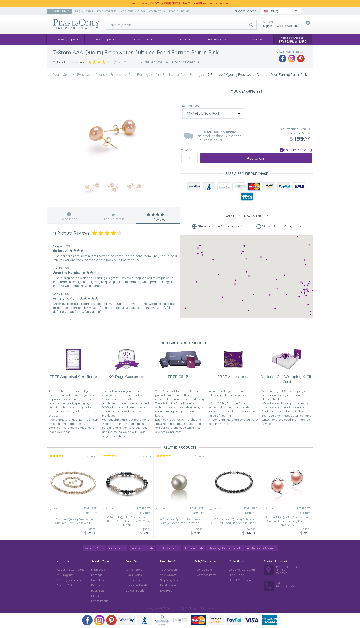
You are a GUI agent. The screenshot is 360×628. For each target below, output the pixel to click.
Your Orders (168, 575)
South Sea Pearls (169, 548)
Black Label (237, 575)
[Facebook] (282, 58)
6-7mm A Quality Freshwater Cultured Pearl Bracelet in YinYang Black (127, 521)
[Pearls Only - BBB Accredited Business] (209, 187)
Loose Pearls (99, 601)
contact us (157, 11)
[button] (301, 282)
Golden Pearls (135, 590)
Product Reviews (68, 62)
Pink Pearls (133, 580)
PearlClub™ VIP (179, 11)
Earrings (96, 575)
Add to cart (256, 158)
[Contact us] (306, 11)
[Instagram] (291, 58)
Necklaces (98, 569)
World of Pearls (94, 548)
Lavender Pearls (136, 585)
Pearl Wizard (168, 585)
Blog (141, 11)
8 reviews (145, 455)
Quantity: (188, 150)
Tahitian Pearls (194, 548)
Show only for (220, 226)
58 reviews (91, 455)
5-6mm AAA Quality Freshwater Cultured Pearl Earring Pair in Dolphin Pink (286, 521)
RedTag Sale (203, 569)
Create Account (287, 26)
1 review (199, 455)
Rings (95, 595)
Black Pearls (134, 575)
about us (127, 11)
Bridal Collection (240, 580)
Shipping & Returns (172, 580)
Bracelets (97, 580)
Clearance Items (205, 575)
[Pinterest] (300, 58)
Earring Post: (190, 105)
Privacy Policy (66, 585)
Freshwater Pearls (142, 548)
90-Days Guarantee (70, 580)
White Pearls (134, 569)
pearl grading (107, 11)
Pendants (97, 585)
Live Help (166, 590)
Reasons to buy (59, 11)
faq (77, 11)
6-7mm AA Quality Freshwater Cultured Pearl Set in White (73, 521)
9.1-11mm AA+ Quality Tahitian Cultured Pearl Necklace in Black (233, 521)
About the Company (70, 569)
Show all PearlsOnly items (281, 226)
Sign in (267, 26)
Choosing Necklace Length (225, 548)
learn (89, 11)
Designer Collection (242, 569)
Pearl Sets (97, 590)
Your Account (169, 569)
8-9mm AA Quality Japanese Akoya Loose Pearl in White (180, 521)
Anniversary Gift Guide (261, 548)
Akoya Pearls (117, 548)
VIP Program (65, 575)
